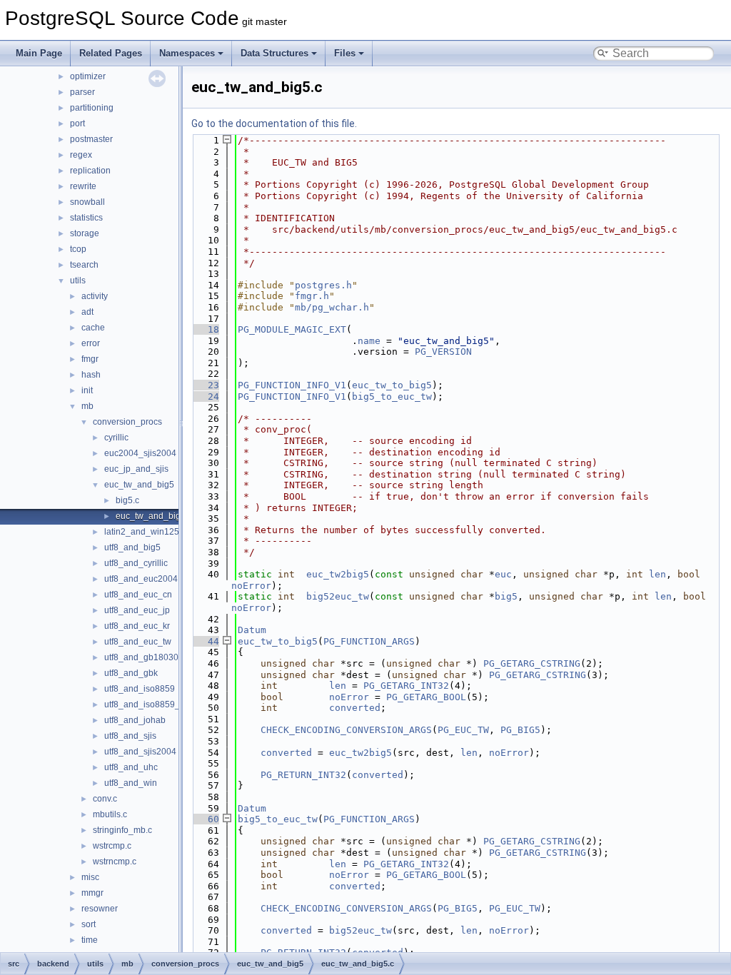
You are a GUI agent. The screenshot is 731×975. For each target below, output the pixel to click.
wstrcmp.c (112, 846)
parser (82, 92)
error (90, 343)
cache (93, 328)
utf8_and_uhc (131, 767)
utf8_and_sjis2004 (140, 752)
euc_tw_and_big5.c (154, 516)
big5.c (127, 500)
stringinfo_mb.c (122, 830)
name (369, 340)
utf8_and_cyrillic (136, 563)
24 (205, 396)
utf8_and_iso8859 (139, 689)
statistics (86, 218)
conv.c (105, 799)
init (87, 390)
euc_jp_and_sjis (136, 469)
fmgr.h (312, 296)
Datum (252, 630)
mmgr (92, 893)
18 (205, 329)
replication (90, 171)
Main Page (39, 53)
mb (87, 406)
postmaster (91, 139)
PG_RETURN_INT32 (303, 774)
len (657, 574)
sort (88, 924)
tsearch (84, 265)
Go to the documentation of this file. (274, 123)
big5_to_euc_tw (392, 396)
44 (205, 641)
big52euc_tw (337, 596)
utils (78, 281)
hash (91, 375)
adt (87, 312)
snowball (87, 202)
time (89, 940)
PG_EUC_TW (463, 729)
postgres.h (323, 285)
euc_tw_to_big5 (392, 385)
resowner (99, 909)
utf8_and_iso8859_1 (144, 704)
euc (503, 574)
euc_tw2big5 (337, 574)
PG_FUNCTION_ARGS (369, 641)
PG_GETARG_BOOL (426, 697)
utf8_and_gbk (131, 673)
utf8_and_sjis (130, 736)
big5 (506, 596)
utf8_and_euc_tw (137, 642)
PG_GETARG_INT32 (406, 685)
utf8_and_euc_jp (137, 610)
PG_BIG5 (520, 729)
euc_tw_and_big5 (139, 485)
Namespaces (187, 53)
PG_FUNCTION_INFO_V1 (292, 385)
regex (81, 155)
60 (205, 819)
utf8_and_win (130, 783)
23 (205, 385)
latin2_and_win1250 (144, 532)
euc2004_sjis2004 (140, 453)
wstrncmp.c (114, 862)
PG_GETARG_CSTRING (531, 663)
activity (94, 296)
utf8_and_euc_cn (138, 595)
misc (90, 877)
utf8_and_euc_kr (137, 626)
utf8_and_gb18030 (141, 657)
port (77, 123)
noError (251, 585)
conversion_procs (127, 422)
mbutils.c (110, 814)
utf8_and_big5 (132, 547)
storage (84, 233)
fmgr (90, 359)
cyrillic (116, 438)
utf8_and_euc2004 (141, 579)
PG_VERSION (443, 351)
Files (345, 53)
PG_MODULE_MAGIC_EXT (292, 329)
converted (354, 707)
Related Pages (110, 53)
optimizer (88, 76)
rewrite (83, 186)
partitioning (92, 108)
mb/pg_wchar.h (332, 307)
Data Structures (274, 53)
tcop (78, 249)
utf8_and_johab (135, 720)
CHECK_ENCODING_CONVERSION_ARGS (346, 729)
